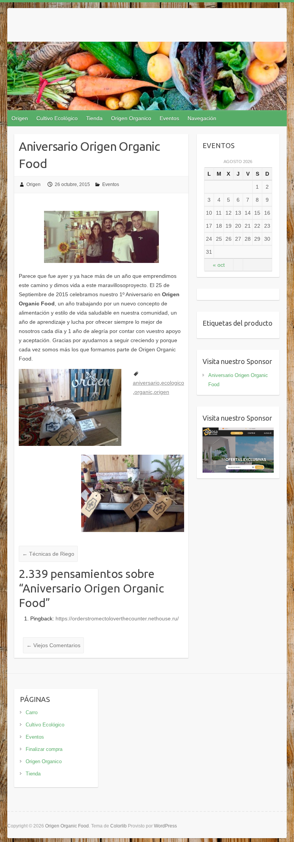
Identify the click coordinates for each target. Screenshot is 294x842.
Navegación (202, 118)
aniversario (146, 383)
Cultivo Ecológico (57, 118)
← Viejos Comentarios (53, 645)
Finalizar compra (44, 749)
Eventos (169, 118)
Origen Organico (131, 118)
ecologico (172, 383)
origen (161, 392)
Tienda (94, 118)
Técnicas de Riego (48, 554)
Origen (19, 118)
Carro (32, 712)
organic (143, 392)
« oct (219, 265)
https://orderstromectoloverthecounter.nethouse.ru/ (117, 618)
